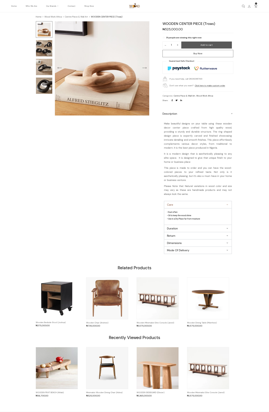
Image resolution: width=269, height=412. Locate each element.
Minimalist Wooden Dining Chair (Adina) (104, 392)
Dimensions (174, 243)
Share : (166, 100)
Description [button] (170, 113)
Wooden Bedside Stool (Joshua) (51, 322)
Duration (172, 228)
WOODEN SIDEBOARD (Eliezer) (150, 392)
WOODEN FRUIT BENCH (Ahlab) (50, 392)
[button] (256, 6)
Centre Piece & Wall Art (76, 16)
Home (38, 16)
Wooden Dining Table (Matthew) (202, 323)
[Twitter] (177, 100)
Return (171, 235)
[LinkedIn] (181, 100)
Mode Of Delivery (178, 250)
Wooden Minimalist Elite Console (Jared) (155, 323)
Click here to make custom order (210, 85)
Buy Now (197, 53)
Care (170, 204)
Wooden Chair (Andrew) (97, 323)
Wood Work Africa (53, 16)
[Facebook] (172, 100)
